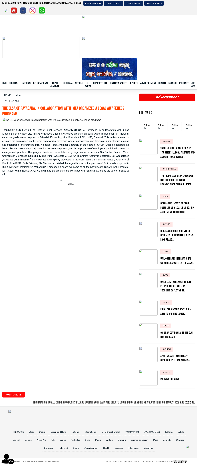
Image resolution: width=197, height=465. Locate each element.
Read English (93, 3)
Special (16, 440)
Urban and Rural (58, 432)
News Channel (54, 85)
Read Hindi (133, 3)
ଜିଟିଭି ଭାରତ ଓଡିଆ (152, 432)
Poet (155, 440)
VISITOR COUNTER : (164, 462)
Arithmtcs (75, 440)
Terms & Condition (113, 462)
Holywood (63, 448)
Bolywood (48, 448)
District (42, 432)
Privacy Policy (132, 462)
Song (87, 440)
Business (172, 83)
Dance (63, 440)
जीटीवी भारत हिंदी (132, 432)
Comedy (167, 440)
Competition (100, 83)
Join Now (193, 85)
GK (52, 440)
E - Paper (88, 85)
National (26, 83)
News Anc (41, 440)
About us (148, 448)
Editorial (68, 83)
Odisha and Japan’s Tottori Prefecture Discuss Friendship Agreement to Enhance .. (177, 208)
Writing (109, 440)
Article (79, 83)
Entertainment (118, 83)
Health (162, 83)
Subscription (154, 3)
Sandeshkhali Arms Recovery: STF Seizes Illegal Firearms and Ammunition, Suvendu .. (177, 152)
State (31, 432)
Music (98, 440)
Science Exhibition (139, 440)
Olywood (180, 440)
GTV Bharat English (111, 432)
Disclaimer (147, 462)
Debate (28, 440)
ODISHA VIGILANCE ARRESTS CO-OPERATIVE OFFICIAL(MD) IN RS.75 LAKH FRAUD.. (176, 235)
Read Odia (113, 3)
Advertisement (148, 83)
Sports (134, 83)
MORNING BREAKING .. (170, 379)
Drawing (122, 440)
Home (4, 83)
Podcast (184, 83)
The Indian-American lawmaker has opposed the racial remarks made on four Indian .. (176, 180)
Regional (13, 83)
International (40, 83)
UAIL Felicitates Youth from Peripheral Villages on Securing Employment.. (175, 286)
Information (134, 448)
